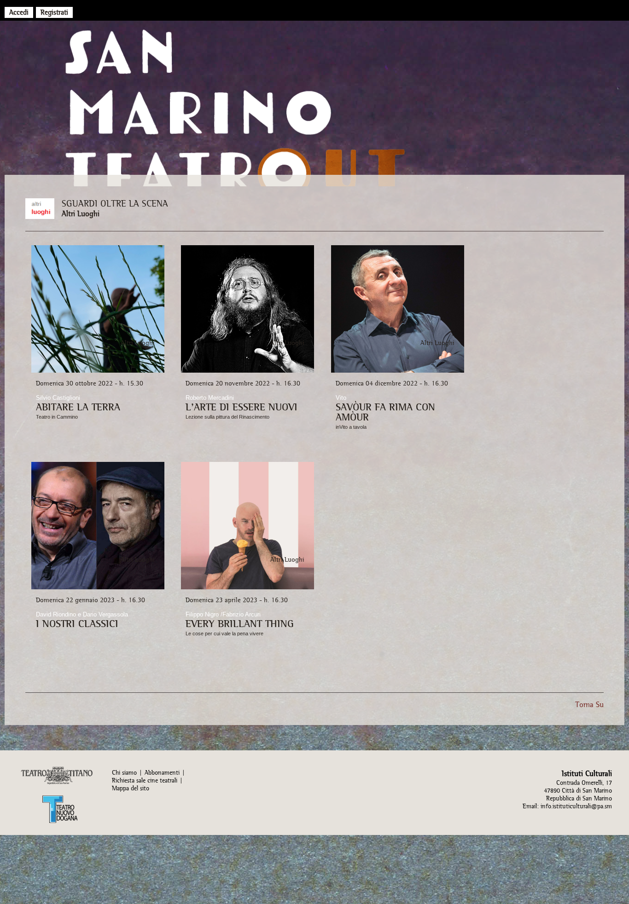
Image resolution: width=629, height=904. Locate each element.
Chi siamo (124, 773)
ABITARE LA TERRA (78, 407)
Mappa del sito (130, 788)
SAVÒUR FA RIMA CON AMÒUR (385, 412)
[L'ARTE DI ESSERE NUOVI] (247, 371)
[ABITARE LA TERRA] (97, 371)
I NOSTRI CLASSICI (77, 623)
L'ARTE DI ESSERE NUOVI (241, 407)
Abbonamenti (162, 773)
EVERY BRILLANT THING (240, 623)
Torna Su (589, 704)
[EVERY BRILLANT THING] (247, 588)
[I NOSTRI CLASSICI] (97, 588)
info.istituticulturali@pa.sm (576, 806)
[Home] (305, 10)
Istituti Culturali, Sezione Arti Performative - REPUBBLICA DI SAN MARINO (314, 110)
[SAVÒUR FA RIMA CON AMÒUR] (397, 371)
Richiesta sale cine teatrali (144, 780)
